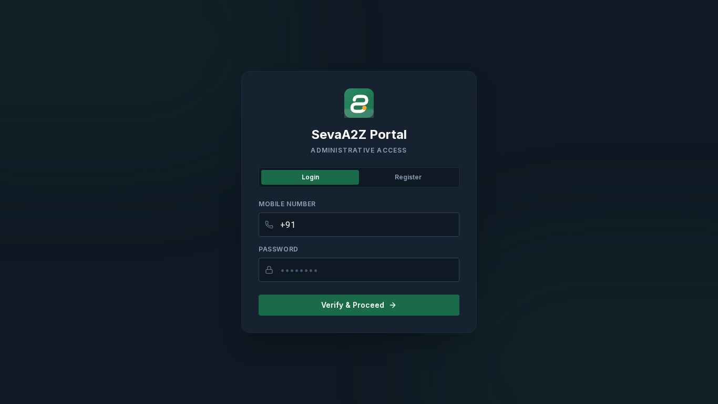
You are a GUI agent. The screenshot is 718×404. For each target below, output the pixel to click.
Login (310, 177)
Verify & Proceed (352, 304)
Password (279, 249)
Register (408, 177)
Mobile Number (287, 204)
